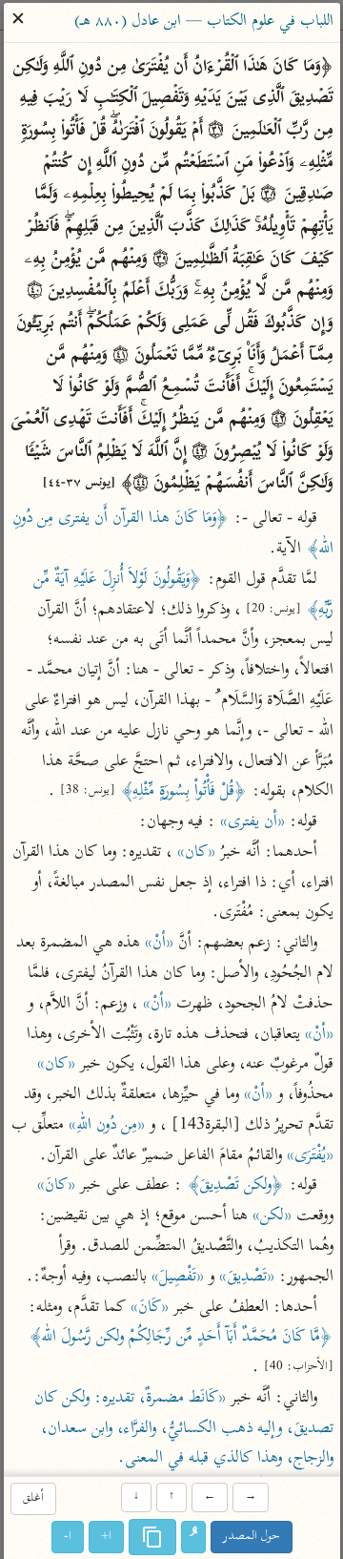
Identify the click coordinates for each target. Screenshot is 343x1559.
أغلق (32, 1499)
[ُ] (193, 1537)
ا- (67, 1537)
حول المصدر (251, 1537)
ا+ (106, 1537)
